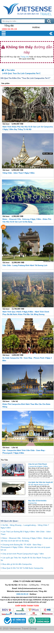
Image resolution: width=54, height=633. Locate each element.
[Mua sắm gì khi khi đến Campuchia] (13, 506)
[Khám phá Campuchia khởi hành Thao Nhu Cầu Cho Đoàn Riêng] (28, 382)
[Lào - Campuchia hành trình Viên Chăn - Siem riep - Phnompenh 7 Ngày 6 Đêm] (28, 428)
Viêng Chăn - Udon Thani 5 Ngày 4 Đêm (18, 173)
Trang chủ (24, 57)
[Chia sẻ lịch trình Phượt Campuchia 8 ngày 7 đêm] (13, 469)
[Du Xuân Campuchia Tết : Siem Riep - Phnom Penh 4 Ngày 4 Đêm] (28, 335)
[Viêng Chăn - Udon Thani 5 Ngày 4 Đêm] (28, 150)
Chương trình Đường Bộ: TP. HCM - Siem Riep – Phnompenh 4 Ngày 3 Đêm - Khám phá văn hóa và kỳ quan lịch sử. (25, 547)
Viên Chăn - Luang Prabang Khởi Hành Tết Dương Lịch (24, 265)
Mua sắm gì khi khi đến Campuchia (17, 564)
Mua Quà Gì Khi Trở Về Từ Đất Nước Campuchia (22, 568)
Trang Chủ (27, 8)
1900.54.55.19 (9, 29)
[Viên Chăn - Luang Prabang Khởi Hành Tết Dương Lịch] (28, 243)
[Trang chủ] (2, 70)
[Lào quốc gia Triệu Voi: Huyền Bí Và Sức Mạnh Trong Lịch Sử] (13, 488)
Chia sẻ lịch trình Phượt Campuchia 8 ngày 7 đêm (23, 554)
